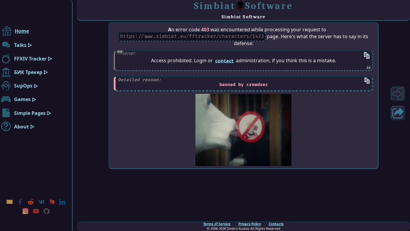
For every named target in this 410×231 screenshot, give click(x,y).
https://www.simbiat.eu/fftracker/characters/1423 (192, 37)
